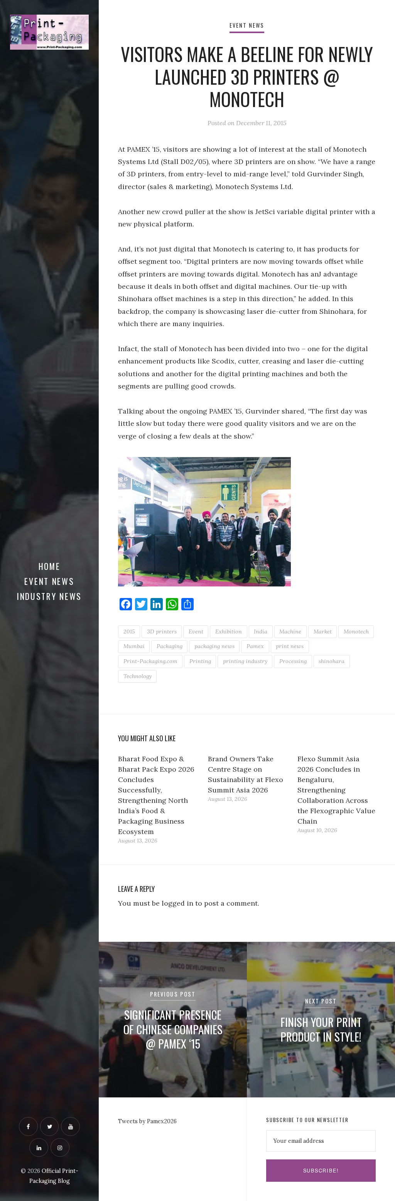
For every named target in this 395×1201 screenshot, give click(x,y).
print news (290, 646)
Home (50, 566)
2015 (129, 631)
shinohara (331, 661)
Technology (137, 676)
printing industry (245, 661)
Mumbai (134, 646)
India (260, 631)
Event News (49, 581)
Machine (290, 631)
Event (196, 631)
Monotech (356, 631)
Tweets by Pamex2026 (147, 1121)
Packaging (169, 646)
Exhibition (228, 631)
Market (323, 631)
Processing (293, 661)
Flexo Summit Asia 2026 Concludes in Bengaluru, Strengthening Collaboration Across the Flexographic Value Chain (336, 790)
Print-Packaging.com (150, 661)
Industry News (49, 596)
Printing (200, 661)
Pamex (255, 646)
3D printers (162, 631)
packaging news (214, 646)
